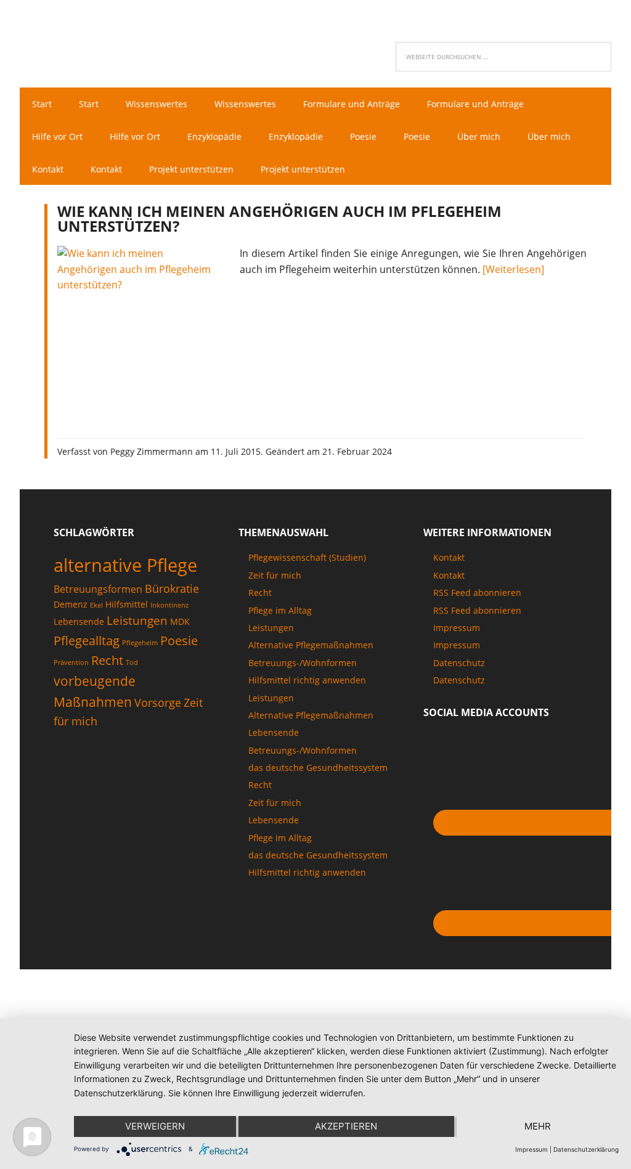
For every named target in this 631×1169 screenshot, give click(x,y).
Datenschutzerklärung (586, 1149)
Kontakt (449, 557)
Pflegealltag (87, 640)
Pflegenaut (100, 40)
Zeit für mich (274, 575)
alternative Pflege (125, 565)
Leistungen (137, 621)
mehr (537, 1126)
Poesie (179, 640)
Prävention (71, 662)
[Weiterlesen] (513, 269)
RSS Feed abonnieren (477, 592)
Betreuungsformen (98, 589)
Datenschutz (459, 663)
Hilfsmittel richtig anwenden (307, 680)
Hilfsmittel (126, 604)
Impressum (456, 627)
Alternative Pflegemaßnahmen (310, 645)
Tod (132, 662)
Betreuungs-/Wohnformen (302, 663)
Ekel (96, 605)
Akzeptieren (346, 1126)
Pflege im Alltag (280, 610)
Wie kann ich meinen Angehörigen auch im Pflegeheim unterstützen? (279, 218)
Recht (107, 660)
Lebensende (79, 621)
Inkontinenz (169, 605)
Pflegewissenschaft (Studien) (307, 557)
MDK (180, 621)
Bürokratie (172, 588)
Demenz (71, 604)
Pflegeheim (140, 642)
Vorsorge (157, 702)
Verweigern (155, 1126)
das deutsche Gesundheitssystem (318, 767)
